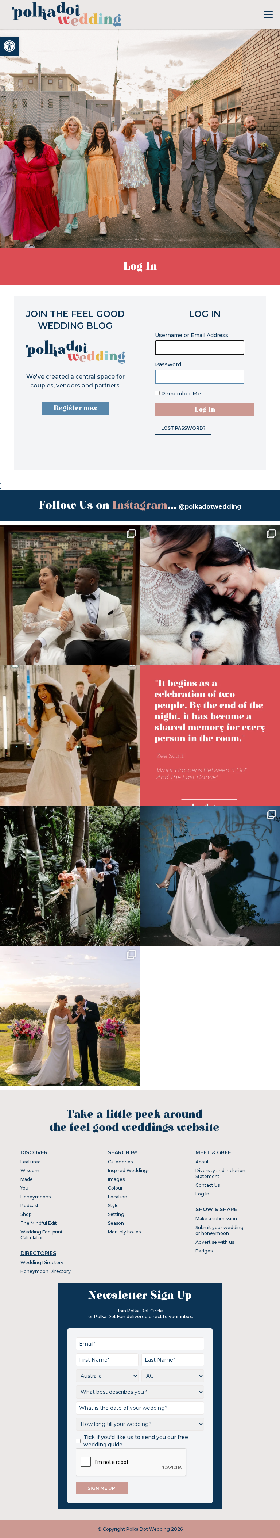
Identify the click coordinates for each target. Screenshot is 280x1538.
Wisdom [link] (29, 1170)
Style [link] (113, 1205)
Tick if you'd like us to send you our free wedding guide (135, 1441)
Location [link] (117, 1197)
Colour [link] (115, 1188)
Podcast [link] (29, 1205)
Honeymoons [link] (35, 1197)
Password (168, 364)
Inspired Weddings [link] (128, 1170)
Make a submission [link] (216, 1218)
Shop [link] (25, 1214)
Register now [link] (75, 408)
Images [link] (116, 1179)
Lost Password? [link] (183, 428)
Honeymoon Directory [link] (45, 1271)
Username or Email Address (191, 335)
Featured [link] (30, 1161)
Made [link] (26, 1179)
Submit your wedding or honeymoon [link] (219, 1230)
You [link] (24, 1188)
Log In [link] (202, 1194)
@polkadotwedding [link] (210, 506)
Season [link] (116, 1223)
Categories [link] (120, 1161)
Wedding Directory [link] (41, 1262)
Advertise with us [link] (214, 1242)
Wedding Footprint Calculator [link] (41, 1234)
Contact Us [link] (207, 1185)
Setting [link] (116, 1214)
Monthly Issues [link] (124, 1232)
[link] (9, 46)
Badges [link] (204, 1251)
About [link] (202, 1161)
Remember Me (180, 393)
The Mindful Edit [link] (38, 1223)
